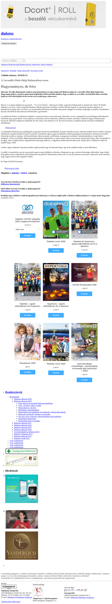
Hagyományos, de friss (37, 70)
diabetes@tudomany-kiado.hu (82, 597)
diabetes (15, 173)
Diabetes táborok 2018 (24, 70)
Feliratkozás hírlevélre (10, 191)
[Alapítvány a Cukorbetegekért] (38, 596)
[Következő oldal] (11, 168)
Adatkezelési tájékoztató (10, 602)
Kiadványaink (13, 64)
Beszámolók (13, 70)
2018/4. (24, 173)
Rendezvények (25, 64)
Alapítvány (36, 64)
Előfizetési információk (10, 184)
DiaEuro (49, 64)
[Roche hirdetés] (21, 502)
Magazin (4, 64)
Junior (43, 64)
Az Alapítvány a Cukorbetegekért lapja (11, 39)
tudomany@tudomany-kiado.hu (19, 597)
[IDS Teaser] (21, 528)
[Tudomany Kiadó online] (9, 588)
